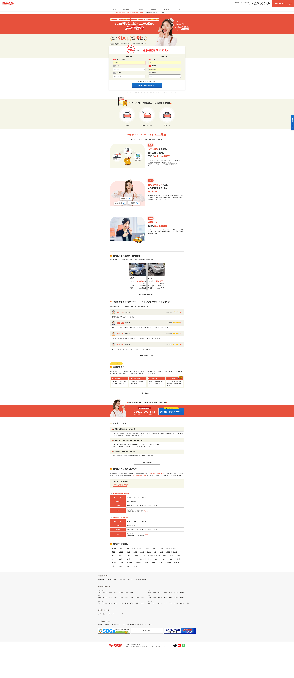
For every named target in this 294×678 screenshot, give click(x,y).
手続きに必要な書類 (112, 579)
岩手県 (110, 592)
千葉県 (170, 592)
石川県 (110, 597)
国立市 (165, 559)
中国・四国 (100, 601)
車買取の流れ (126, 9)
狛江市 (178, 559)
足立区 (113, 555)
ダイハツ (132, 277)
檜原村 (128, 566)
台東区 (122, 312)
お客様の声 (111, 614)
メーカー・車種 (121, 59)
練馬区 (175, 552)
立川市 (143, 555)
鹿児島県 (182, 603)
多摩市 (146, 562)
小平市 (135, 559)
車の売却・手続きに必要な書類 (121, 484)
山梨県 (121, 597)
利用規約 (140, 81)
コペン (131, 278)
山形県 (126, 592)
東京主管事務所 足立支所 (139, 475)
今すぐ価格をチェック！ (292, 123)
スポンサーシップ (141, 624)
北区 (155, 552)
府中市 (171, 555)
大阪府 (149, 597)
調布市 (113, 559)
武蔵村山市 (139, 562)
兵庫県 (154, 597)
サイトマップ (119, 614)
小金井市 (128, 559)
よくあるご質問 (102, 614)
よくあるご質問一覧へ (146, 462)
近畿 (149, 595)
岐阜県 (131, 597)
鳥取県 (99, 603)
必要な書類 (140, 9)
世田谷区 (121, 552)
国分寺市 (157, 559)
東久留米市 (129, 562)
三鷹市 (158, 555)
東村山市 (149, 559)
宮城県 (115, 592)
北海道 (99, 592)
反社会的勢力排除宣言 (128, 624)
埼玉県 (165, 592)
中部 (99, 595)
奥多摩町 (136, 566)
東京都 (118, 312)
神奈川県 (182, 592)
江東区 (161, 548)
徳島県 (126, 603)
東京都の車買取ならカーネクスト (135, 12)
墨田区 (154, 548)
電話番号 (154, 66)
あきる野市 (168, 562)
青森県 (105, 592)
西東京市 (176, 562)
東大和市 (114, 562)
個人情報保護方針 (116, 624)
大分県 (170, 603)
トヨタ (150, 277)
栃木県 (154, 592)
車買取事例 (153, 9)
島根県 (105, 603)
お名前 (153, 59)
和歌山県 (182, 597)
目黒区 (175, 548)
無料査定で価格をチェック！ (171, 412)
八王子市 (136, 555)
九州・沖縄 (150, 601)
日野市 (142, 559)
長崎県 (160, 603)
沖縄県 (187, 603)
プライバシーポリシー (147, 81)
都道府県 (154, 72)
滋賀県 (165, 597)
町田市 (120, 559)
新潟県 (99, 597)
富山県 (105, 597)
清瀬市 (121, 562)
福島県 (131, 592)
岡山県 (110, 603)
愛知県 (142, 597)
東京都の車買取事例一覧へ (146, 294)
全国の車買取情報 (120, 12)
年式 (118, 66)
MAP (146, 511)
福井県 (115, 597)
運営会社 (179, 9)
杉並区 (142, 552)
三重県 (176, 597)
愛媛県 (137, 603)
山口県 (121, 603)
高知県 (142, 603)
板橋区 (168, 552)
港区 (128, 548)
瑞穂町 (113, 566)
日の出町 (121, 566)
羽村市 (160, 562)
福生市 (171, 559)
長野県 (126, 597)
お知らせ (150, 624)
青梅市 (165, 555)
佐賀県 (154, 603)
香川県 (131, 603)
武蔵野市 (150, 555)
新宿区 (134, 548)
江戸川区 (128, 555)
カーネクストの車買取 (141, 579)
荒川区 (161, 552)
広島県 (115, 603)
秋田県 (121, 592)
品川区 (168, 548)
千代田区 (114, 548)
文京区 (141, 548)
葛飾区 (120, 555)
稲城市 (153, 562)
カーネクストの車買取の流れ (120, 486)
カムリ (150, 278)
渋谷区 (128, 552)
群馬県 (160, 592)
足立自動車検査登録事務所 (156, 473)
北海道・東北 (101, 590)
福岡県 (149, 603)
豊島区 (149, 552)
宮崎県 (176, 603)
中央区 (121, 548)
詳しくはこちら (146, 393)
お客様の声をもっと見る (146, 356)
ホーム (114, 9)
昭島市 (178, 555)
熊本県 (165, 603)
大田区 (113, 552)
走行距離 (119, 72)
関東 (149, 590)
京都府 (160, 597)
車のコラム (167, 9)
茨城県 (149, 592)
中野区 (135, 552)
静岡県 (137, 597)
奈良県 (170, 597)
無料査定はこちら (280, 3)
